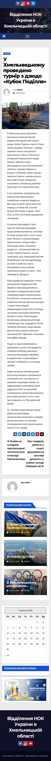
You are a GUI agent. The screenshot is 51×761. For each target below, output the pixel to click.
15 (37, 633)
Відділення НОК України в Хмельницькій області (25, 20)
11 (14, 633)
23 (43, 638)
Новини (7, 53)
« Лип (7, 655)
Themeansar (43, 756)
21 (31, 638)
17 (8, 638)
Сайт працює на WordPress (14, 756)
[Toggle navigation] (27, 36)
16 (43, 633)
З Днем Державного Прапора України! (23, 526)
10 (8, 633)
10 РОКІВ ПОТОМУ (21, 557)
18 (14, 638)
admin (19, 90)
